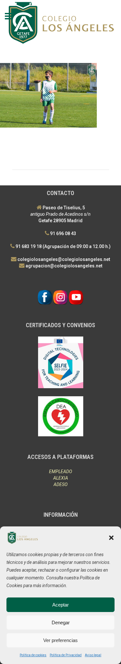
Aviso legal (93, 655)
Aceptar (60, 604)
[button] (111, 537)
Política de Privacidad (66, 655)
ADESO (60, 484)
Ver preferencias (60, 640)
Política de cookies (33, 655)
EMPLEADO (60, 471)
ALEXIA (60, 478)
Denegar (61, 622)
